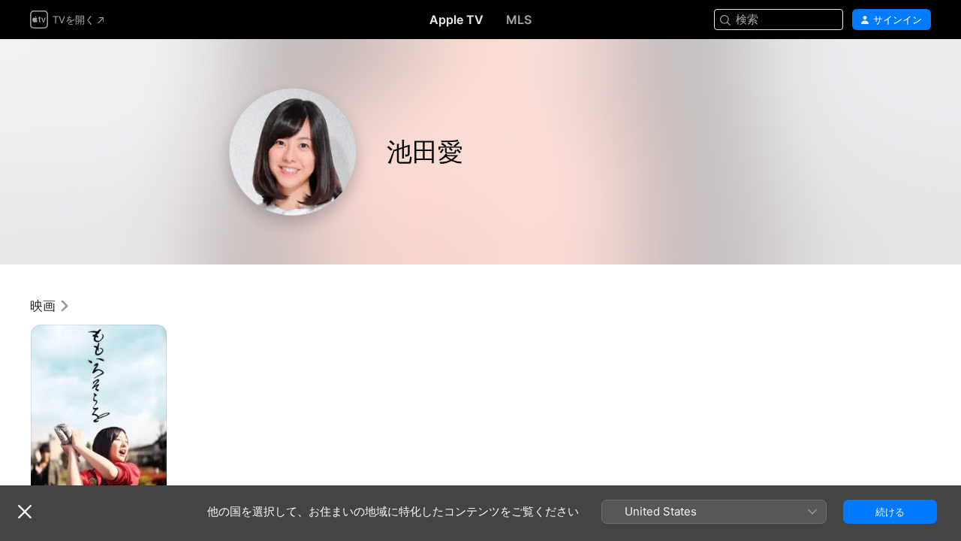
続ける (890, 512)
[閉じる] (25, 511)
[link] (50, 306)
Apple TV (456, 19)
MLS (519, 19)
